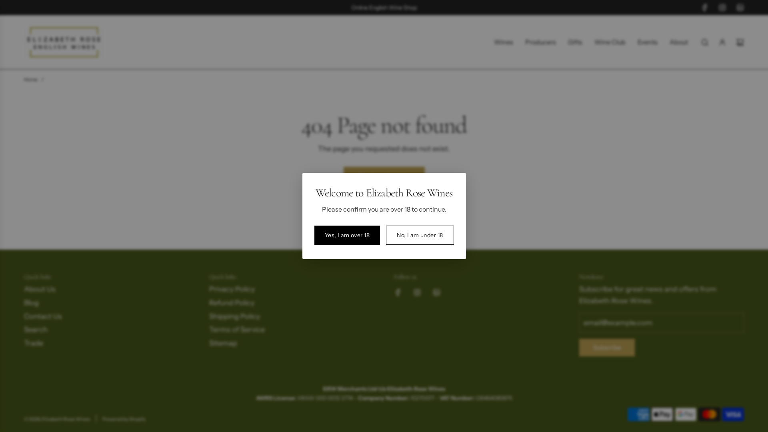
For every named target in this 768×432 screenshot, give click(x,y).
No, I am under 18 (420, 235)
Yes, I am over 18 (347, 235)
